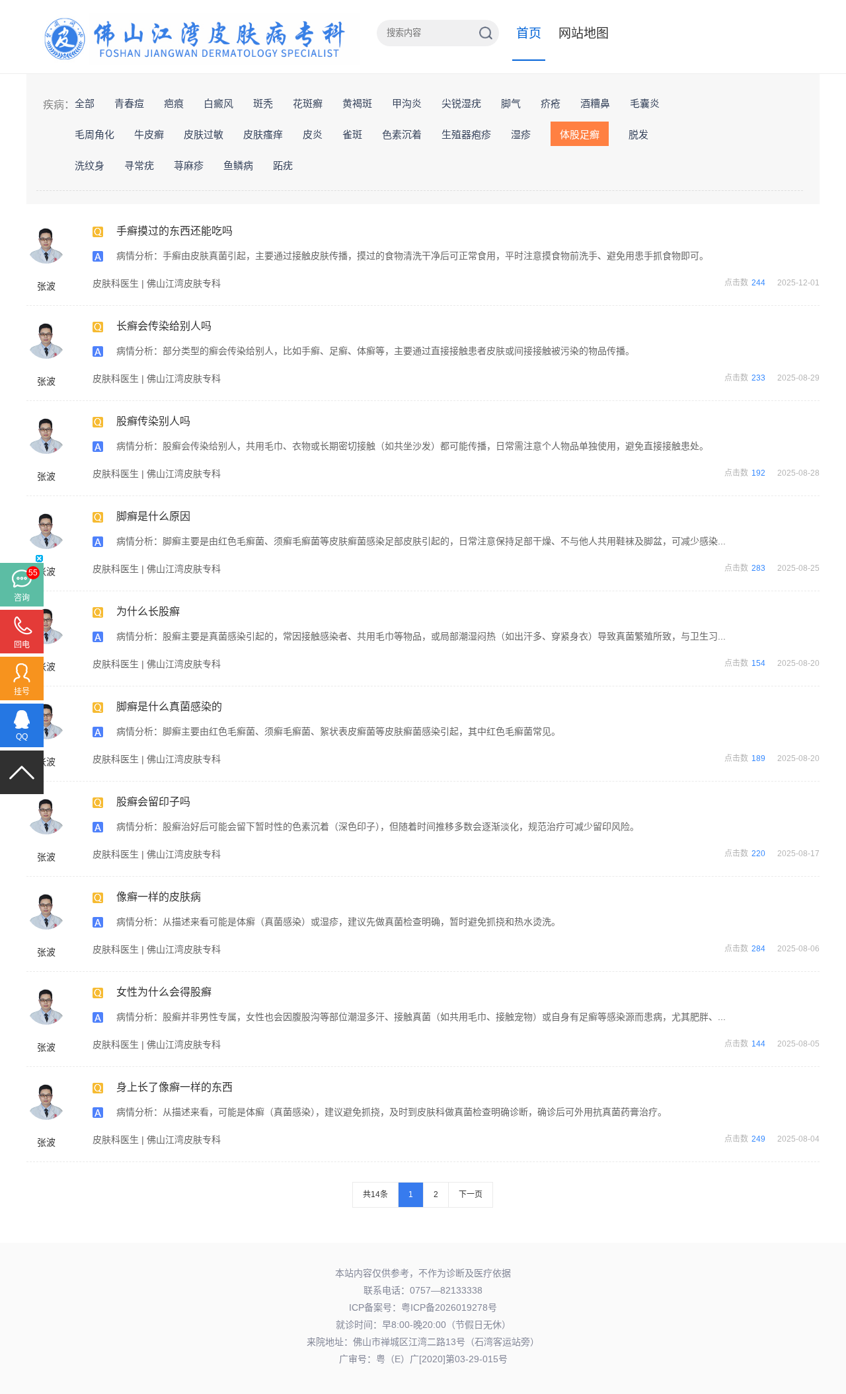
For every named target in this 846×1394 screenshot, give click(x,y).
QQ (22, 736)
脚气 (511, 103)
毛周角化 (94, 134)
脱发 (638, 134)
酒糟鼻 (595, 103)
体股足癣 (579, 134)
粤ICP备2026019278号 (449, 1307)
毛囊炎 (645, 103)
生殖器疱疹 (466, 134)
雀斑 (352, 134)
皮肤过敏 (203, 134)
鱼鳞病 (238, 165)
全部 (85, 103)
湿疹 (521, 134)
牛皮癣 (149, 134)
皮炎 (313, 134)
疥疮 (550, 103)
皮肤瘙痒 (263, 134)
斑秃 (263, 103)
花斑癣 (308, 103)
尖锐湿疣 (461, 103)
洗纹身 (89, 165)
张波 (46, 286)
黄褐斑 (357, 103)
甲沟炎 (407, 103)
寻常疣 (139, 165)
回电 (22, 644)
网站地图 (583, 33)
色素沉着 (402, 134)
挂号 (22, 691)
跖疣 (283, 165)
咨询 (22, 598)
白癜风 (218, 103)
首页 (528, 33)
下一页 (470, 1194)
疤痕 (174, 103)
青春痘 (129, 103)
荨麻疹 (189, 165)
